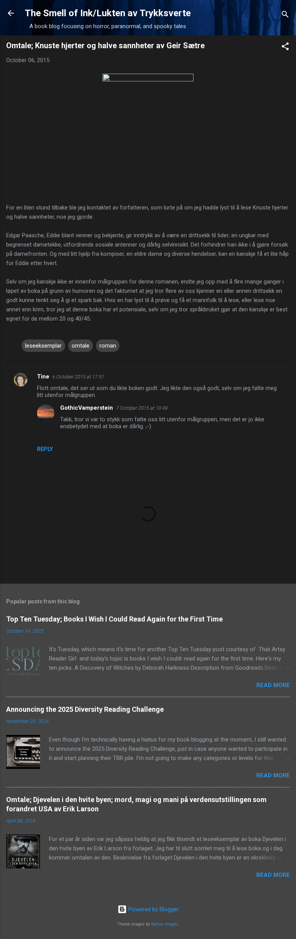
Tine (43, 376)
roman (107, 345)
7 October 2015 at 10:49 (142, 408)
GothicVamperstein (86, 407)
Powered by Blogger (153, 909)
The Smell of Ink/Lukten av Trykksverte (108, 13)
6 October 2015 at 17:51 (78, 377)
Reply (45, 449)
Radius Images (164, 924)
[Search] (285, 15)
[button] (285, 48)
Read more (273, 685)
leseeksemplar (43, 345)
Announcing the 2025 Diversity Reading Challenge (85, 709)
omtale (80, 345)
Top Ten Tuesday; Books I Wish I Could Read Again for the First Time (114, 619)
